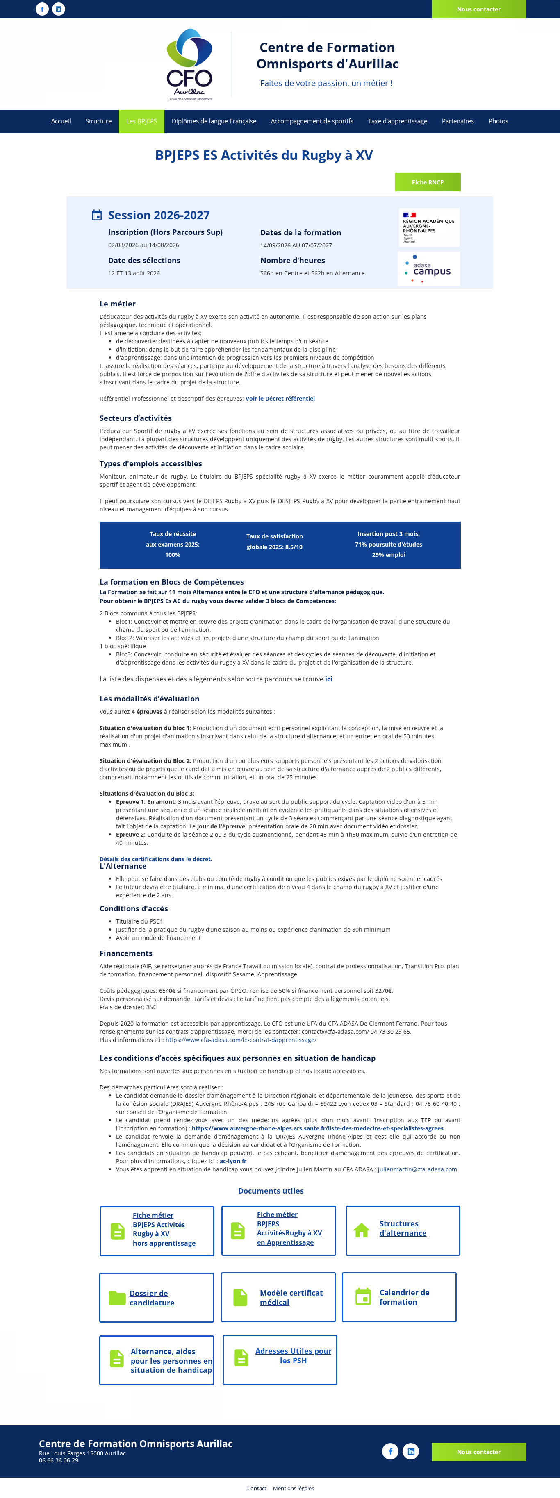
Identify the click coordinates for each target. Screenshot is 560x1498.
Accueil (61, 121)
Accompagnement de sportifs (312, 121)
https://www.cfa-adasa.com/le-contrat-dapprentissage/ (241, 1040)
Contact (256, 1488)
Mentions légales (293, 1488)
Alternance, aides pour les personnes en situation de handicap (172, 1360)
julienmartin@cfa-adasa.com (417, 1169)
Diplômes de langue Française (214, 121)
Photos (498, 121)
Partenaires (458, 121)
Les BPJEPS (141, 121)
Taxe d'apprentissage (397, 121)
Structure (99, 121)
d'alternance (403, 1233)
